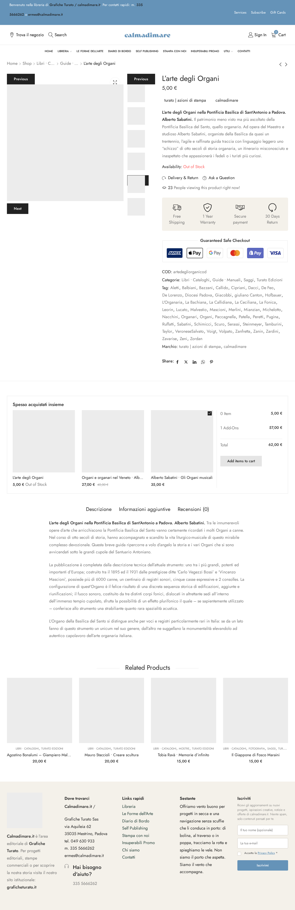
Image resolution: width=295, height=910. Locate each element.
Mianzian (252, 310)
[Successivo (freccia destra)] (271, 893)
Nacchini (170, 317)
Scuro (219, 324)
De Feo (267, 288)
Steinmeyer (252, 324)
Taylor (167, 331)
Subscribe (258, 12)
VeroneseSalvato (189, 331)
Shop (27, 63)
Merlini (235, 310)
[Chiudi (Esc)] (246, 883)
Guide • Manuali (69, 63)
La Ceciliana (245, 302)
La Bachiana (195, 302)
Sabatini (184, 324)
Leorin (167, 310)
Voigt (211, 331)
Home (12, 63)
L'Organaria (172, 302)
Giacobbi (223, 295)
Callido (222, 288)
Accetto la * (260, 853)
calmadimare (226, 100)
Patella (244, 317)
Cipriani (238, 288)
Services (240, 12)
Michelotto (272, 310)
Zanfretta (242, 331)
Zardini (272, 331)
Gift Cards (278, 12)
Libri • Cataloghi (46, 63)
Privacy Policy (266, 853)
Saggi (249, 280)
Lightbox (115, 82)
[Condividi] (273, 876)
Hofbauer (273, 295)
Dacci (253, 288)
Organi (206, 317)
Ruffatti (168, 324)
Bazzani (206, 288)
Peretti (258, 317)
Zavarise (169, 339)
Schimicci (202, 324)
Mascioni (218, 310)
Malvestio (198, 310)
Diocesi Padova (198, 295)
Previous (21, 79)
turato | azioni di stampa (185, 100)
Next (17, 208)
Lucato (181, 310)
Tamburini (273, 324)
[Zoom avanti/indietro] (246, 876)
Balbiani (189, 288)
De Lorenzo (172, 295)
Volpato (225, 331)
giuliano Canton (248, 295)
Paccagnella (225, 317)
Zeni (183, 339)
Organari (189, 317)
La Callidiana (220, 302)
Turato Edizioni (270, 280)
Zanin (258, 331)
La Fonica (267, 302)
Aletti (174, 288)
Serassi (233, 324)
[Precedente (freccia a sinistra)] (250, 893)
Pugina (272, 317)
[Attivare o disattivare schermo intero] (260, 876)
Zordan (196, 339)
